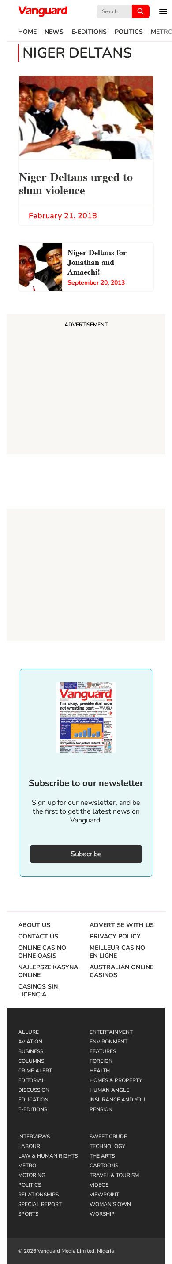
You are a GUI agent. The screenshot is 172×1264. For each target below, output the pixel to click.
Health (100, 1070)
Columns (31, 1061)
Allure (28, 1032)
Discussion (33, 1090)
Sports (28, 1213)
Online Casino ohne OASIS (42, 952)
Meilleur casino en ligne (117, 952)
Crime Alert (35, 1070)
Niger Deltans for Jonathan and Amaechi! (97, 261)
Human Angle (109, 1090)
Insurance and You (117, 1099)
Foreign (101, 1061)
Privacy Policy (115, 937)
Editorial (31, 1080)
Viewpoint (104, 1194)
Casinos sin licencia (38, 991)
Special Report (40, 1204)
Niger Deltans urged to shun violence (76, 182)
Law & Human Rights (48, 1155)
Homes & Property (116, 1080)
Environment (108, 1041)
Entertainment (111, 1032)
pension (101, 1109)
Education (33, 1099)
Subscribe (86, 854)
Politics (129, 32)
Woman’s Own (110, 1204)
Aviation (30, 1041)
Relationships (38, 1194)
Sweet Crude (108, 1136)
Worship (102, 1213)
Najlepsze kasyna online (48, 971)
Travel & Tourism (114, 1175)
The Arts (102, 1155)
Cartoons (104, 1165)
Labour (29, 1146)
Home (27, 32)
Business (30, 1051)
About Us (34, 925)
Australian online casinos (121, 971)
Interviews (34, 1136)
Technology (107, 1146)
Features (103, 1051)
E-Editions (89, 32)
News (54, 32)
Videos (99, 1184)
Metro (27, 1165)
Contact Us (38, 937)
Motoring (31, 1175)
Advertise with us (122, 925)
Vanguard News (42, 11)
